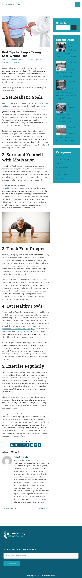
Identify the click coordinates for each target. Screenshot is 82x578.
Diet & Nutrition (62, 160)
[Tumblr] (28, 445)
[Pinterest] (35, 445)
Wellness (60, 179)
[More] (39, 445)
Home (59, 171)
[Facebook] (12, 445)
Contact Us (18, 540)
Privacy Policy (31, 540)
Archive (59, 156)
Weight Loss (61, 175)
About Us (8, 540)
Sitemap (42, 540)
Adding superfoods (24, 332)
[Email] (31, 445)
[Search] (73, 27)
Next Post (44, 509)
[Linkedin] (20, 445)
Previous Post (9, 509)
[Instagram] (24, 445)
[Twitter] (16, 445)
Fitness (5, 60)
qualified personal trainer (14, 188)
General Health (62, 167)
